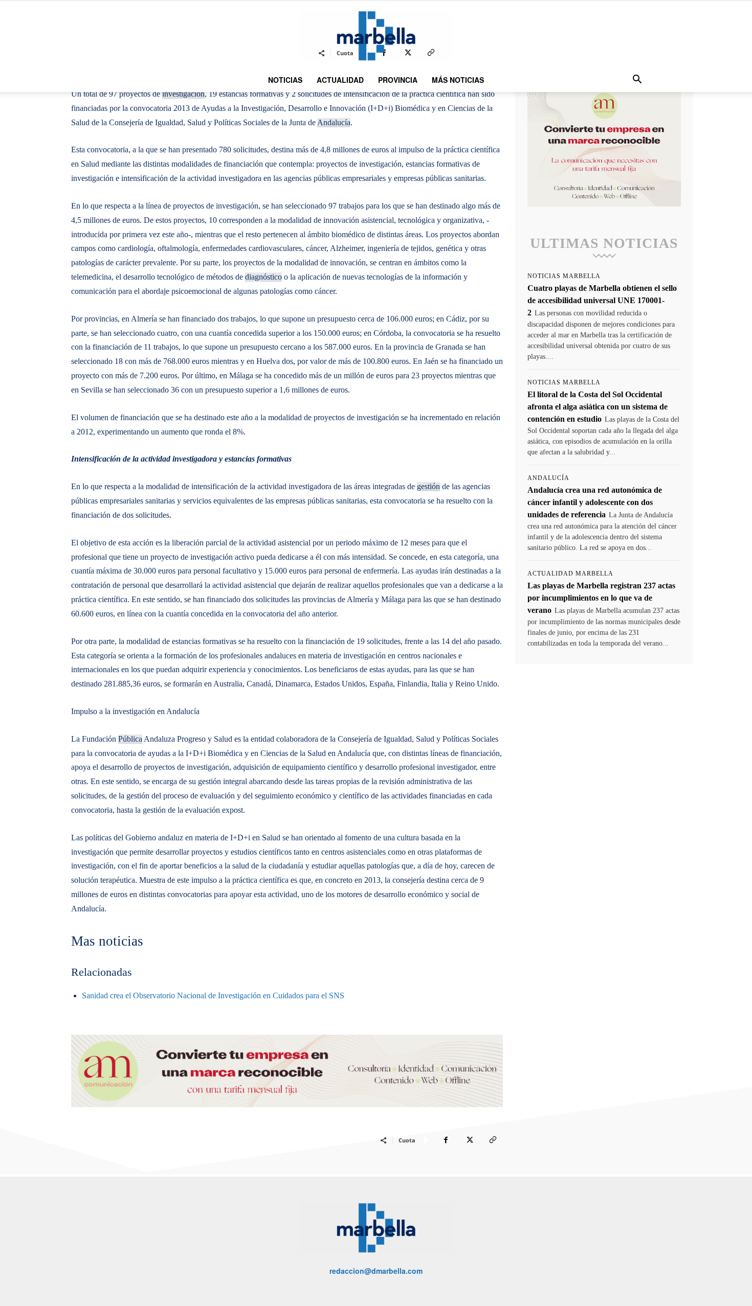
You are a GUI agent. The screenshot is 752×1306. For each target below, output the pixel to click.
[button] (637, 80)
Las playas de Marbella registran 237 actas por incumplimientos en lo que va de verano (601, 597)
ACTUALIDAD (340, 80)
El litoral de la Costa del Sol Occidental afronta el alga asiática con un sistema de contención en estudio (597, 406)
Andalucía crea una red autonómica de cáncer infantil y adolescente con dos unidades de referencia (594, 502)
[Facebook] (445, 1140)
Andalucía (333, 122)
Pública (130, 739)
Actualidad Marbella (570, 573)
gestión (428, 486)
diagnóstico (263, 276)
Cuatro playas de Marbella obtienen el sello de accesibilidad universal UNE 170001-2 (602, 300)
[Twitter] (469, 1140)
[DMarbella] (376, 35)
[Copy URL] (492, 1140)
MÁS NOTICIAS (458, 80)
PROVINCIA (397, 80)
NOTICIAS (285, 80)
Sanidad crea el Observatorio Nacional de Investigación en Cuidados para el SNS (213, 995)
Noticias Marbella (564, 276)
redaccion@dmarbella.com (376, 1271)
